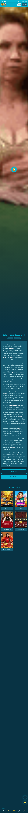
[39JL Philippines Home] (3, 4)
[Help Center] (25, 797)
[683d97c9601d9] (25, 802)
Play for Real (14, 477)
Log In (19, 4)
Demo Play (14, 471)
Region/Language (24, 1)
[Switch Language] (19, 1)
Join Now (24, 4)
